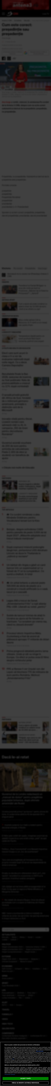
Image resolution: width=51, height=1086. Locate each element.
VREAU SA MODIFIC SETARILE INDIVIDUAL (25, 1083)
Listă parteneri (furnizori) (10, 1074)
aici (13, 1058)
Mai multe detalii (39, 1051)
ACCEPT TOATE (25, 1078)
